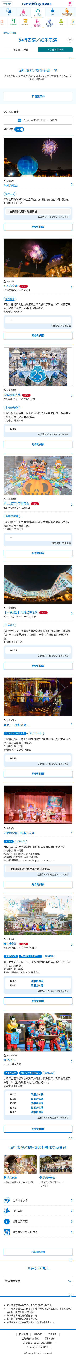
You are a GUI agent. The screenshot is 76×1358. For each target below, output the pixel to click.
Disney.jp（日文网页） (38, 1347)
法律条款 (52, 1334)
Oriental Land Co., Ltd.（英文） (38, 1343)
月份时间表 (38, 226)
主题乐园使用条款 (30, 1338)
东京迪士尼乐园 (20, 49)
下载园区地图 (38, 1251)
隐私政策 (38, 1334)
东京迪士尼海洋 (55, 49)
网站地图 (23, 1334)
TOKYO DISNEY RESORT (37, 3)
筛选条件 (40, 96)
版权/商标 (49, 1338)
